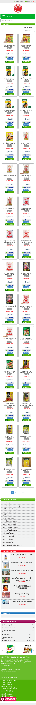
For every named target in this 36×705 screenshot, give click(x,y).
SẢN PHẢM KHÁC (8, 542)
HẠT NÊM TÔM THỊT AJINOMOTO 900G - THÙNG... (26, 371)
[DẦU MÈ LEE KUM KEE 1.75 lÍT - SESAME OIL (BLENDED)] (6, 579)
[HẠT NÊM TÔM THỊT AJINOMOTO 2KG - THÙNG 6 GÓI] (26, 397)
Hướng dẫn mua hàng (6, 694)
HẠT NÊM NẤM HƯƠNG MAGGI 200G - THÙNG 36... (9, 46)
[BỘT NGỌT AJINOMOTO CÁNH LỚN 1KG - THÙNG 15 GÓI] (26, 234)
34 (23, 493)
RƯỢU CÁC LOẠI (7, 515)
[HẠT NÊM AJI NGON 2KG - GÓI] (9, 201)
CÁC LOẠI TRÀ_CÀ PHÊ (9, 512)
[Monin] (28, 649)
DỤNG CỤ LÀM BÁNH (9, 539)
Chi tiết (11, 61)
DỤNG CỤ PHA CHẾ (8, 536)
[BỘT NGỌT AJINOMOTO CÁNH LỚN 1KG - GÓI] (9, 266)
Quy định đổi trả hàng (6, 686)
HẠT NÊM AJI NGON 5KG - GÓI (9, 306)
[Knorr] (10, 649)
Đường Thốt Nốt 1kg (22, 592)
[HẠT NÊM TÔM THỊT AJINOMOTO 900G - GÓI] (9, 397)
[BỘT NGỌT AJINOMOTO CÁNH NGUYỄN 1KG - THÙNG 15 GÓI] (26, 201)
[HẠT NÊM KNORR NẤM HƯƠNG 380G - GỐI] (9, 364)
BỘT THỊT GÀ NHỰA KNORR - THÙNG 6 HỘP (26, 469)
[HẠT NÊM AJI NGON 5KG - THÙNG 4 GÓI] (26, 266)
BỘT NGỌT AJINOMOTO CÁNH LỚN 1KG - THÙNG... (26, 241)
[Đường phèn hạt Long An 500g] (6, 600)
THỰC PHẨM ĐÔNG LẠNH (10, 530)
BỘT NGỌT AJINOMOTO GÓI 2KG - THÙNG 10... (26, 306)
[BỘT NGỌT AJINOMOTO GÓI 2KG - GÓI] (9, 331)
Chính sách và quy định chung (8, 680)
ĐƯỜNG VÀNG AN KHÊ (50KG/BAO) (22, 561)
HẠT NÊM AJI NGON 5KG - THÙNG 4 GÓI (26, 274)
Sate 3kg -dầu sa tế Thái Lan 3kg (22, 568)
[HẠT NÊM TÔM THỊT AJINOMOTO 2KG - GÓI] (9, 429)
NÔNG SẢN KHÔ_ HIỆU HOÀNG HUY (13, 545)
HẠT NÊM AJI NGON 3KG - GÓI (9, 175)
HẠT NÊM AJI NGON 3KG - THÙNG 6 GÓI (26, 143)
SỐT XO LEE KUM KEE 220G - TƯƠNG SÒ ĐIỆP (22, 585)
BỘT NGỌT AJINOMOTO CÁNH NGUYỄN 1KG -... (26, 208)
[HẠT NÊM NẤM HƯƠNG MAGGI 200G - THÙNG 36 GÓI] (9, 38)
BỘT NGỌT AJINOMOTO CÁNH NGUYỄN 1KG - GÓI (9, 241)
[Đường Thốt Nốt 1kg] (6, 593)
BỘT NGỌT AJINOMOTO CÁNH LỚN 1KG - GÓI (9, 274)
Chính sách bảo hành (6, 684)
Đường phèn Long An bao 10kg (22, 607)
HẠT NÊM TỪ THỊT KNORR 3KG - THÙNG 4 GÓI (9, 111)
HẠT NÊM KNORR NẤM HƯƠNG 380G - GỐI (9, 371)
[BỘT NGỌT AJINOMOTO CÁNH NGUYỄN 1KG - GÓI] (9, 234)
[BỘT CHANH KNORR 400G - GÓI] (9, 462)
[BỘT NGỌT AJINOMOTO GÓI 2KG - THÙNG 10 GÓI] (26, 299)
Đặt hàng (11, 57)
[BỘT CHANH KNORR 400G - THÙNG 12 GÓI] (26, 429)
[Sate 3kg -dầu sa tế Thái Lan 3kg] (6, 572)
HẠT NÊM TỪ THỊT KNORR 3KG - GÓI (26, 111)
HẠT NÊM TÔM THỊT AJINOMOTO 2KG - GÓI (9, 437)
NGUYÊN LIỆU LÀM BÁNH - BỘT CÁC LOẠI (14, 506)
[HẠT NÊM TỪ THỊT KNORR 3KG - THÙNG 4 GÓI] (9, 103)
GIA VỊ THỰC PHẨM (8, 518)
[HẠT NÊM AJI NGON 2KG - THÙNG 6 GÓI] (26, 168)
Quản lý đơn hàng (20, 1)
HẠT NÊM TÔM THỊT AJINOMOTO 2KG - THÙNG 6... (26, 404)
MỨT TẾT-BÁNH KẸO (8, 533)
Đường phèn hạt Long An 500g (22, 600)
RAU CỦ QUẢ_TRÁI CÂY (9, 524)
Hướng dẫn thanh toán (7, 696)
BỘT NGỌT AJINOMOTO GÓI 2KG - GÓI (10, 339)
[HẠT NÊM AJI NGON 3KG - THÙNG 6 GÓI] (26, 136)
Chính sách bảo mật (6, 682)
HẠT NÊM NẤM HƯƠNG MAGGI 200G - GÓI (26, 46)
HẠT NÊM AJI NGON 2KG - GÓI (9, 208)
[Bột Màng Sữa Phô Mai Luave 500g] (6, 555)
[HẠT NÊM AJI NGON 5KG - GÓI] (9, 299)
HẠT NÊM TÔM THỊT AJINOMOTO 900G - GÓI (9, 404)
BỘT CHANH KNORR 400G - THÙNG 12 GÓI (26, 437)
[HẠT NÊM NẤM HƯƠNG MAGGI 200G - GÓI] (26, 38)
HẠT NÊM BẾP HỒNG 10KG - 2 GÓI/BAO (9, 143)
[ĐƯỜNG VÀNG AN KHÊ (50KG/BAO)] (6, 564)
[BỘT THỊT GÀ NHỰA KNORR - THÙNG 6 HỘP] (26, 462)
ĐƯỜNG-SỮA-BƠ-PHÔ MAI (10, 509)
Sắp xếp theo (28, 27)
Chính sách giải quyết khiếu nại (9, 688)
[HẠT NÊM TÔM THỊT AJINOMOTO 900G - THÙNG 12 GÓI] (26, 364)
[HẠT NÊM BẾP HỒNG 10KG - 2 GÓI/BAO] (9, 136)
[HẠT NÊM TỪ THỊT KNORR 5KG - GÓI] (26, 71)
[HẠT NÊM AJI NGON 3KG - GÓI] (9, 168)
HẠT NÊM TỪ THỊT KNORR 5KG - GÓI (26, 78)
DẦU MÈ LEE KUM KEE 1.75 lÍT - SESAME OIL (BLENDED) (22, 577)
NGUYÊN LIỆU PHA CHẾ (9, 503)
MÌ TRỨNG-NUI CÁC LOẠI (10, 521)
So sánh (10, 54)
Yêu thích (9, 59)
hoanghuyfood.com (11, 671)
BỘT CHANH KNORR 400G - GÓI (10, 469)
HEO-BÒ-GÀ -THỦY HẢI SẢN (10, 527)
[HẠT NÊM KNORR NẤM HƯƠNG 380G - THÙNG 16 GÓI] (26, 331)
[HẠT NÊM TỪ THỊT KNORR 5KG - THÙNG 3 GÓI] (10, 71)
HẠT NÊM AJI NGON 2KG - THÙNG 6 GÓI (26, 176)
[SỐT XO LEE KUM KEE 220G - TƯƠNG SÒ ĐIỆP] (6, 586)
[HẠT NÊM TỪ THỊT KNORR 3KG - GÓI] (26, 103)
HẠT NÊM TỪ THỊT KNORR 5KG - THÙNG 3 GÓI (9, 78)
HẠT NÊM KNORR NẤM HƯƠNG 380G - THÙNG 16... (26, 339)
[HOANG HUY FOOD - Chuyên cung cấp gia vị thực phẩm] (18, 8)
